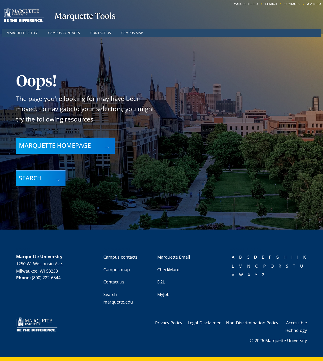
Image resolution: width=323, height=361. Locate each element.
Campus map (132, 32)
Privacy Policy (168, 323)
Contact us (100, 32)
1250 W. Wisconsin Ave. (39, 263)
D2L (161, 282)
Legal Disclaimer (204, 323)
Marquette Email (173, 257)
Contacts (292, 4)
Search (271, 4)
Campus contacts (64, 32)
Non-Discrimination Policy (252, 323)
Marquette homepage (55, 145)
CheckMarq (168, 269)
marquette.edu (246, 4)
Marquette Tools (85, 16)
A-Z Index (314, 4)
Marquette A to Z (22, 32)
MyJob (163, 294)
